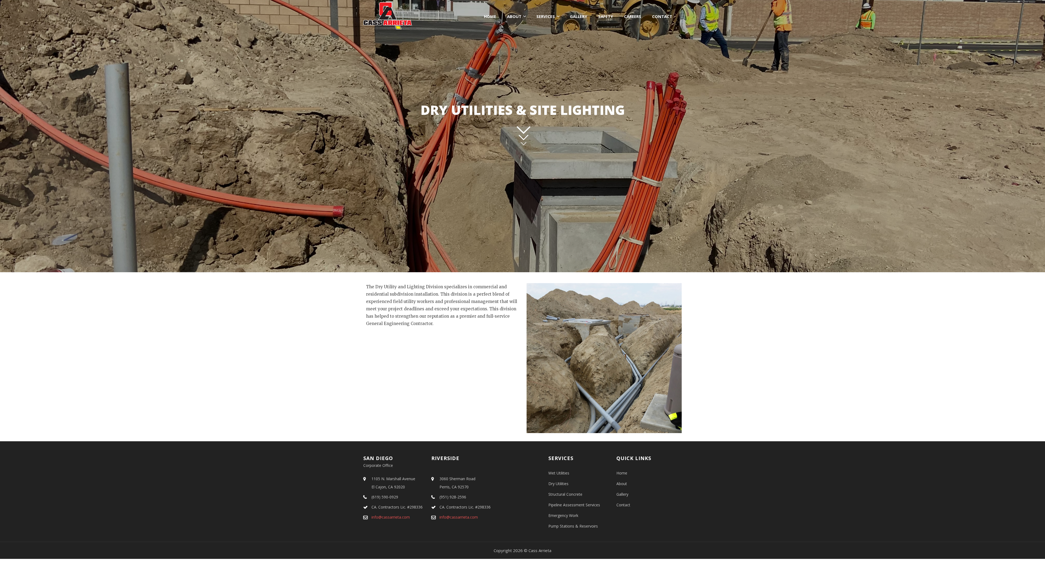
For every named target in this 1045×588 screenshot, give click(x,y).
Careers (632, 16)
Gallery (578, 16)
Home (490, 16)
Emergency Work (563, 515)
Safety (605, 16)
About (514, 16)
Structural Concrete (565, 494)
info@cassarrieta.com (390, 517)
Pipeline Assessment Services (574, 504)
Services (545, 16)
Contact (662, 16)
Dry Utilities (558, 483)
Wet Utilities (558, 473)
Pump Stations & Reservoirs (573, 526)
